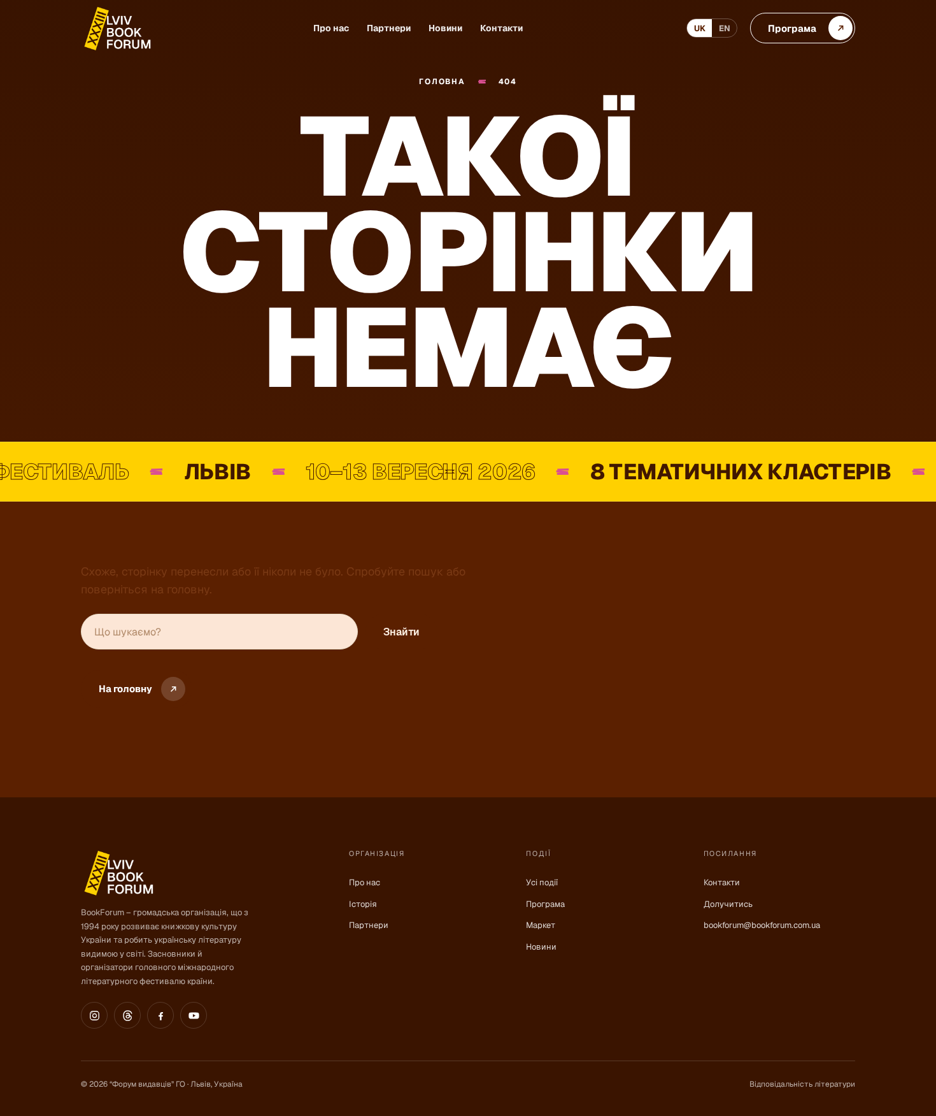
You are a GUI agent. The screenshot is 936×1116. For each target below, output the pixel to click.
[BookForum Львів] (116, 28)
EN (724, 28)
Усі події (542, 882)
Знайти (401, 632)
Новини (445, 28)
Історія (363, 904)
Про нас (331, 28)
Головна (442, 82)
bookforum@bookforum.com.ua (762, 925)
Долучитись (728, 904)
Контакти (501, 28)
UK (700, 28)
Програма (545, 904)
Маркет (540, 925)
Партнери (389, 28)
